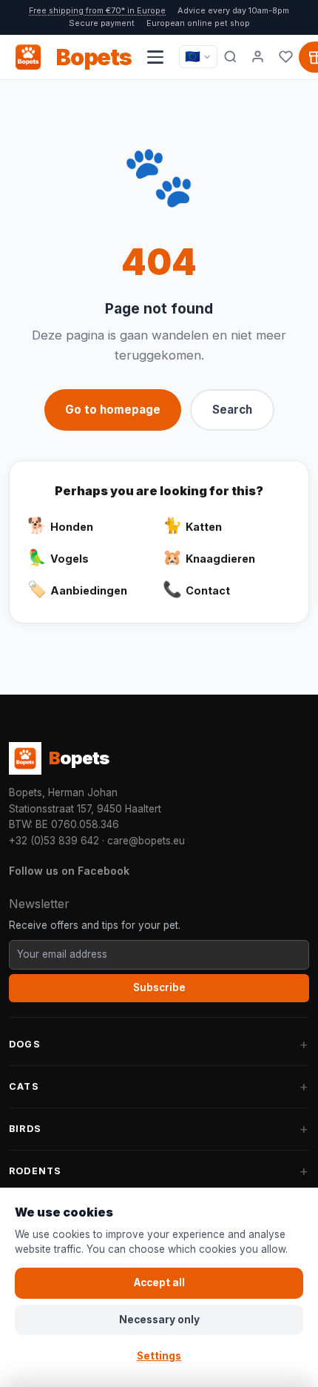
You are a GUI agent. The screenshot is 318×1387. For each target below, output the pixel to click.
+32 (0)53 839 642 (54, 841)
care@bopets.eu (146, 841)
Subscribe (159, 987)
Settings (159, 1356)
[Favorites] (286, 57)
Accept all (159, 1282)
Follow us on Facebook (69, 870)
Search (232, 410)
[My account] (258, 57)
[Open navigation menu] (155, 57)
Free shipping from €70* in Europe (97, 10)
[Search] (230, 57)
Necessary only (159, 1319)
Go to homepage (112, 410)
